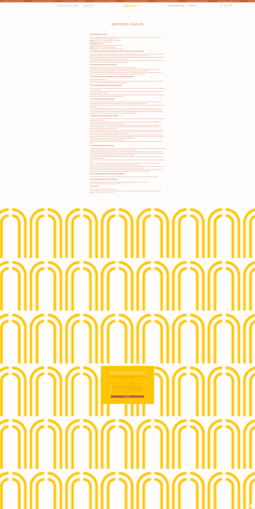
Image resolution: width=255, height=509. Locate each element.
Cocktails (88, 6)
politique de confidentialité (137, 389)
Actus (192, 6)
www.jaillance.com (151, 37)
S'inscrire (127, 396)
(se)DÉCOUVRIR (176, 6)
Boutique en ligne (67, 6)
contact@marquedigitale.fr (109, 47)
